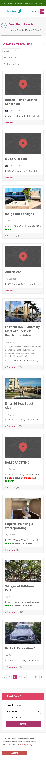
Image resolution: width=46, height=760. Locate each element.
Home (11, 30)
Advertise (18, 3)
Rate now (9, 122)
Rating (18, 57)
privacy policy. (26, 744)
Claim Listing (28, 3)
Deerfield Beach (24, 30)
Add (42, 11)
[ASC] (18, 64)
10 (15, 51)
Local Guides (8, 3)
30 (36, 677)
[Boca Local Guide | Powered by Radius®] (13, 11)
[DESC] (13, 64)
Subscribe (38, 3)
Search (9, 705)
